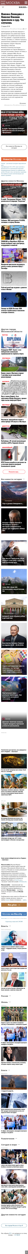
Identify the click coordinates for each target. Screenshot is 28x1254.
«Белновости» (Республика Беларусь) (12, 29)
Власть (4, 926)
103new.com (23, 882)
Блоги (4, 1070)
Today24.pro (4, 1148)
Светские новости (4, 918)
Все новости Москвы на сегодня (14, 147)
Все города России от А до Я (14, 1225)
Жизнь (4, 1002)
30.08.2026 (22, 7)
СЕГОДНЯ (17, 1235)
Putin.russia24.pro (6, 929)
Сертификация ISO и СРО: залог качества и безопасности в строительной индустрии (12, 167)
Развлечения (7, 1138)
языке (7, 900)
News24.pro (4, 1073)
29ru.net (3, 801)
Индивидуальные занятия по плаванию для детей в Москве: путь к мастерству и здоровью (13, 171)
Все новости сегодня (11, 479)
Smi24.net (3, 732)
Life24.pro (3, 1005)
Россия (4, 996)
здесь (24, 900)
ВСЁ (10, 1233)
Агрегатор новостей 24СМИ (14, 921)
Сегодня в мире (9, 1145)
